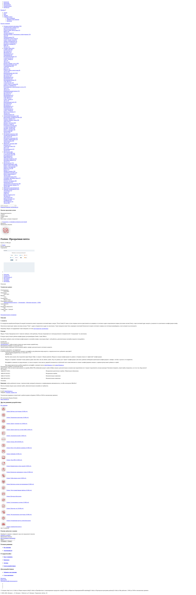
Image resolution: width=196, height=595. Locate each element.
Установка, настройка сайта (12, 178)
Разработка (8, 179)
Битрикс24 (6, 7)
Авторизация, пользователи (12, 183)
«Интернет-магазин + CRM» (33, 302)
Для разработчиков (10, 176)
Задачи (6, 192)
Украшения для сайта (10, 172)
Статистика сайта (9, 146)
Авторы (6, 15)
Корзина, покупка (10, 123)
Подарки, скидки (9, 128)
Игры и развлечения (10, 174)
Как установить (11, 18)
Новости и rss (8, 168)
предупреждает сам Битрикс (40, 328)
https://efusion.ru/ (5, 399)
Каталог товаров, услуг (11, 63)
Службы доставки (9, 127)
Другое (7, 47)
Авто (6, 35)
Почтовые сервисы (10, 160)
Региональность (9, 149)
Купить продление (5, 246)
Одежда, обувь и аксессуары (12, 70)
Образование (8, 55)
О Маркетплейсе (8, 16)
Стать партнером (8, 575)
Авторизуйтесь (5, 344)
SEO (6, 147)
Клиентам (6, 2)
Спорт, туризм (8, 59)
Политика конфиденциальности (9, 581)
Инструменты (8, 201)
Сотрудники (8, 197)
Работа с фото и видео (11, 165)
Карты (6, 169)
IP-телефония (8, 156)
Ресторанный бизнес (10, 56)
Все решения (4, 405)
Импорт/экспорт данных (11, 185)
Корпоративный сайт (11, 73)
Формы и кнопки (9, 171)
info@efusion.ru (48, 365)
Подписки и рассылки (11, 138)
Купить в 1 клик (9, 124)
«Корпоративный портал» (10, 302)
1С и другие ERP (9, 153)
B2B (6, 45)
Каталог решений (5, 23)
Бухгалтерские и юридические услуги (15, 87)
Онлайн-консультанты (11, 135)
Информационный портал (12, 91)
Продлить (3, 223)
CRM (6, 193)
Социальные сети (9, 154)
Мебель (6, 31)
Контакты (9, 21)
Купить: (6, 242)
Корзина (3, 10)
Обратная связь (9, 140)
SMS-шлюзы (8, 157)
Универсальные (9, 37)
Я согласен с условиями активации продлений (14, 221)
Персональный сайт (10, 102)
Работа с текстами (9, 167)
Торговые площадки (10, 158)
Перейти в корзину (6, 535)
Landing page (8, 49)
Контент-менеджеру (10, 164)
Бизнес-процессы (9, 194)
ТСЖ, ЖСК (7, 81)
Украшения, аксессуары (11, 38)
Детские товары (9, 33)
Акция (5, 12)
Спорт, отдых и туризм (11, 84)
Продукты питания (10, 29)
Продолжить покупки (6, 224)
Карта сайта (4, 579)
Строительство (8, 58)
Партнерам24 (7, 4)
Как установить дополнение (8, 538)
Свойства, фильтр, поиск (11, 120)
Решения (3, 207)
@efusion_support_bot (11, 392)
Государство (8, 51)
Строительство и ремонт (11, 27)
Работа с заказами (9, 129)
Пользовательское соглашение (8, 314)
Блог (5, 14)
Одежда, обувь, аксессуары (12, 30)
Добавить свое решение (13, 19)
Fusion (3, 245)
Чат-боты (7, 196)
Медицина (7, 52)
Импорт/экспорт (9, 199)
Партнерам (6, 3)
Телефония (8, 200)
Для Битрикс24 (8, 550)
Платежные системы (10, 125)
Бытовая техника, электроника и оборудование (17, 34)
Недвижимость (8, 53)
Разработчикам (7, 6)
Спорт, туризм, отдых (10, 40)
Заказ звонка (8, 136)
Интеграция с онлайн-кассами (13, 117)
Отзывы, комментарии (11, 139)
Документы (8, 190)
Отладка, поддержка (10, 181)
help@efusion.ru (8, 391)
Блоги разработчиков (10, 566)
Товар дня (7, 121)
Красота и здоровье (9, 44)
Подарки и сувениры (10, 42)
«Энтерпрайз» (21, 302)
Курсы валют (8, 131)
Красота (7, 69)
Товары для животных (10, 41)
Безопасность (8, 182)
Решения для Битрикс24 (12, 207)
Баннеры (7, 145)
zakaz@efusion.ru (59, 365)
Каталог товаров (9, 118)
